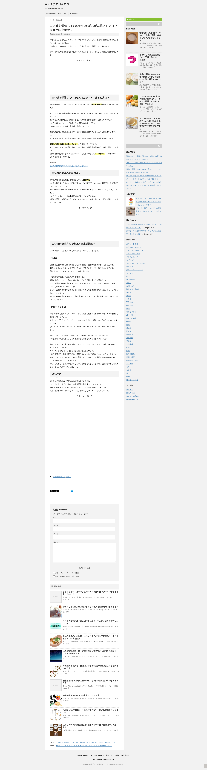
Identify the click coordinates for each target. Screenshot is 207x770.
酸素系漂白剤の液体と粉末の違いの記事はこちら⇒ (69, 166)
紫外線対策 (130, 354)
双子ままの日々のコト (58, 4)
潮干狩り (129, 334)
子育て (128, 299)
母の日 (128, 328)
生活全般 (56, 477)
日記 (128, 309)
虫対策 (128, 370)
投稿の (130, 393)
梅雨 (128, 325)
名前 (55, 518)
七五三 (128, 283)
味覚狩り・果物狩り (133, 289)
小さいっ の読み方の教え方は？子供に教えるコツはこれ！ (150, 57)
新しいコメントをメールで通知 (67, 573)
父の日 (128, 341)
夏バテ (128, 292)
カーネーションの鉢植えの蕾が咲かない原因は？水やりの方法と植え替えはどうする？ (148, 201)
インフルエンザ (132, 257)
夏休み (128, 296)
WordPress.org (132, 399)
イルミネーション (133, 254)
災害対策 (129, 338)
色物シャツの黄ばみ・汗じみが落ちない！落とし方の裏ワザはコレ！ (84, 746)
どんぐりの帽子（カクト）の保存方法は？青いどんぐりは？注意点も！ (148, 211)
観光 (128, 377)
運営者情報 (74, 13)
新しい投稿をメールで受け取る (67, 576)
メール (55, 526)
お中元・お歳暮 (132, 244)
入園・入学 (130, 286)
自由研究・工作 (132, 360)
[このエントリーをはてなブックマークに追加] (72, 491)
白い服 (62, 477)
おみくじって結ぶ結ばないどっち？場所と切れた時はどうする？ (90, 607)
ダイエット (130, 273)
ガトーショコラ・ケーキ (135, 263)
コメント (56, 542)
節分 (128, 347)
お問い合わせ (50, 13)
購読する (132, 19)
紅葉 (128, 351)
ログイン (129, 390)
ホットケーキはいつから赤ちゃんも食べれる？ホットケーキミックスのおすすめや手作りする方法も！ (150, 123)
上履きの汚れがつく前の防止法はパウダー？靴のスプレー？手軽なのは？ (85, 742)
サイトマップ (62, 13)
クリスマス (130, 267)
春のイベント (131, 312)
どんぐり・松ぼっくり (134, 250)
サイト (55, 534)
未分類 (128, 322)
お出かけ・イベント (133, 247)
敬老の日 (129, 305)
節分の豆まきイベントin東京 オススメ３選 (81, 695)
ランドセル (130, 279)
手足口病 (129, 302)
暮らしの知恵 (131, 318)
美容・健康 (130, 357)
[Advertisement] (84, 77)
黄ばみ (68, 477)
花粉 (128, 367)
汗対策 (128, 331)
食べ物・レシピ (132, 380)
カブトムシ (130, 260)
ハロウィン (130, 276)
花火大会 (129, 364)
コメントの (132, 396)
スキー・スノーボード (134, 270)
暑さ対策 (129, 315)
